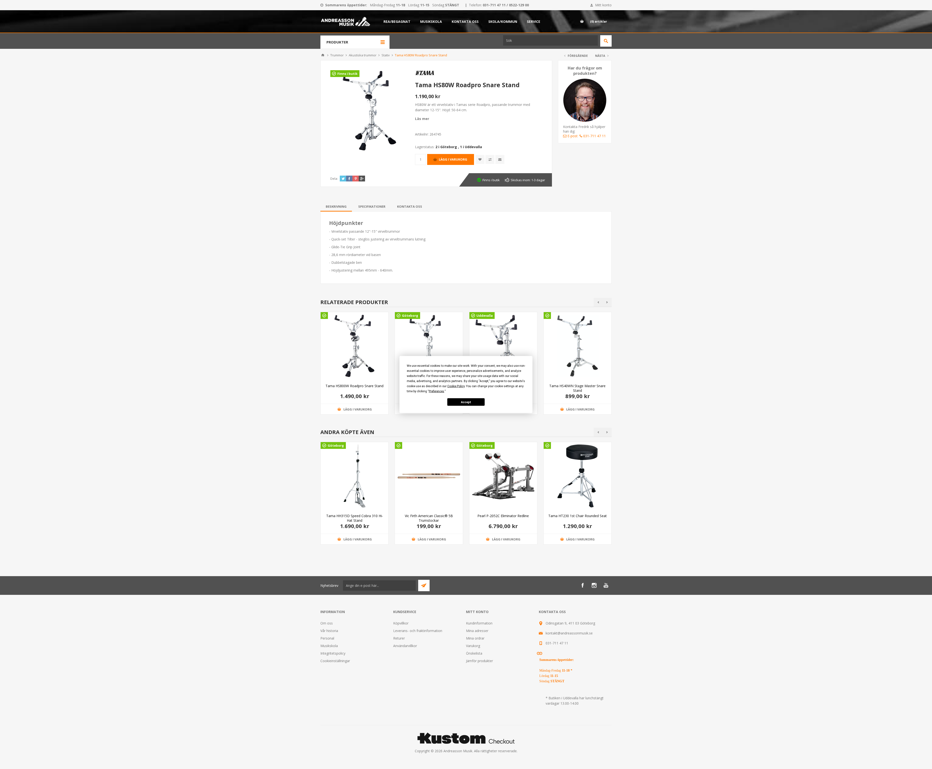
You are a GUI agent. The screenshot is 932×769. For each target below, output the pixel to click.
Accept (466, 402)
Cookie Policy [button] (456, 386)
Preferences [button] (436, 391)
